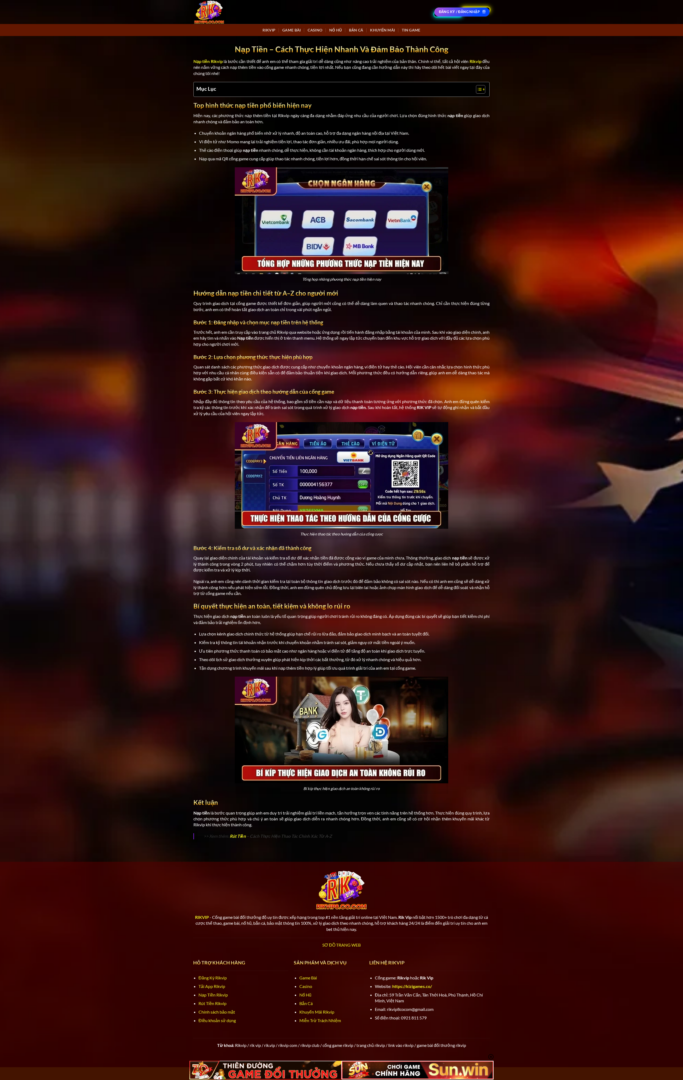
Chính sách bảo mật (216, 1011)
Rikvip (476, 61)
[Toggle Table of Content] (478, 89)
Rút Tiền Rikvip (212, 1003)
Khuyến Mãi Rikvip (316, 1011)
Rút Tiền (238, 836)
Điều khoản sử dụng (217, 1020)
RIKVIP (269, 30)
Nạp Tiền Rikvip (213, 994)
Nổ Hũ (335, 30)
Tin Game (411, 30)
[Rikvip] (209, 12)
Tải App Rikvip (211, 986)
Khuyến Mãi (382, 30)
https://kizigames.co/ (412, 986)
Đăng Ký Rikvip (212, 977)
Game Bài (291, 30)
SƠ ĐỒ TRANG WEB (341, 944)
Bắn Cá (356, 30)
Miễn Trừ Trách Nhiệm (320, 1020)
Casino (315, 30)
